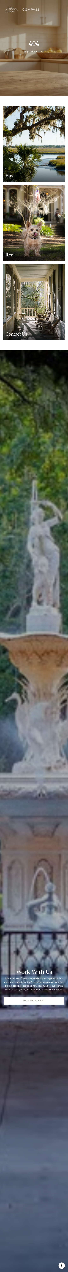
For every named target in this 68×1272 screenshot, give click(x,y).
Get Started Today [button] (34, 1000)
